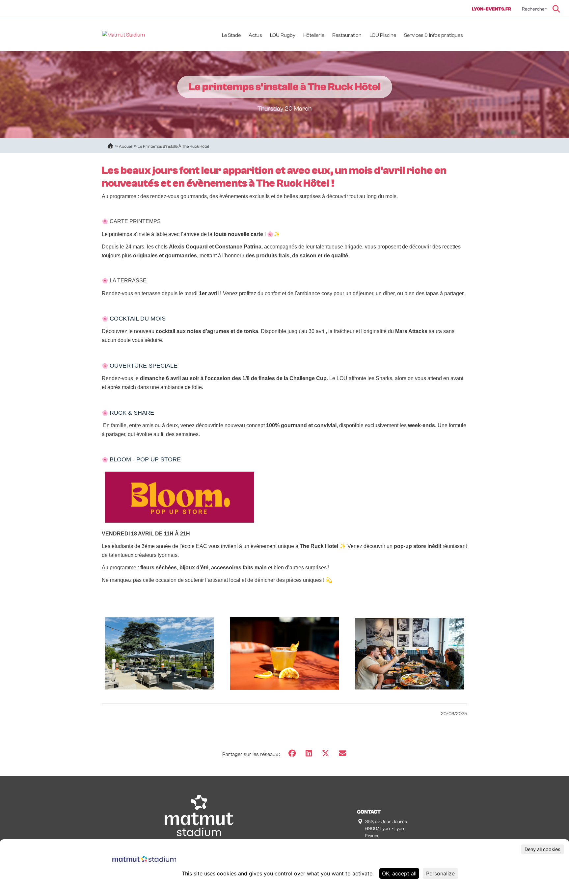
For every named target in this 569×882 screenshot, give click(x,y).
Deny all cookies (542, 849)
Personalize (440, 873)
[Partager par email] (342, 753)
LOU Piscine (382, 35)
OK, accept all (399, 873)
